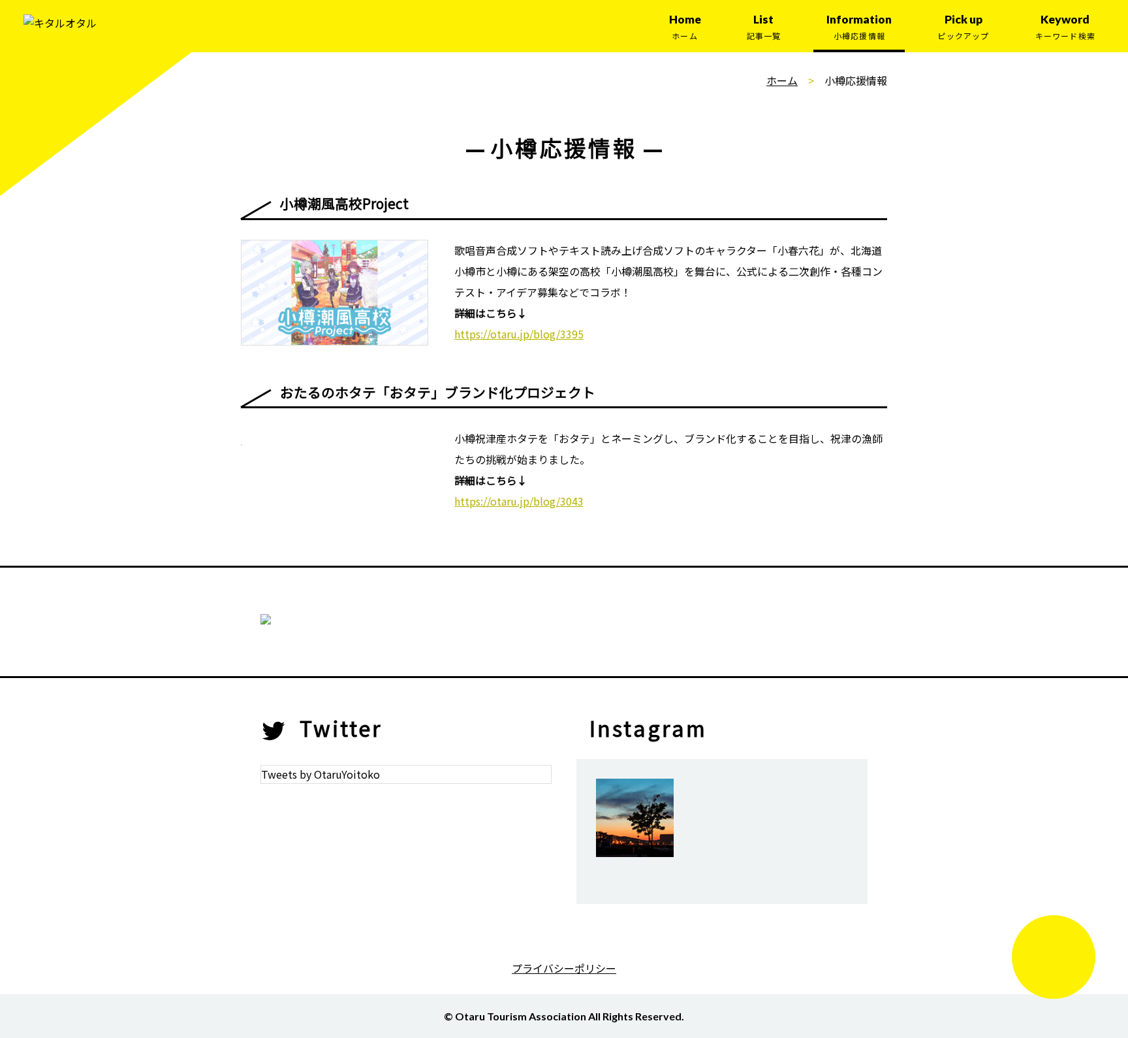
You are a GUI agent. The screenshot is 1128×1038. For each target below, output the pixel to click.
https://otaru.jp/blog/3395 (519, 334)
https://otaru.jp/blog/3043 (519, 501)
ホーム (782, 80)
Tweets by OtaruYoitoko (320, 774)
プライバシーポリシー (564, 968)
